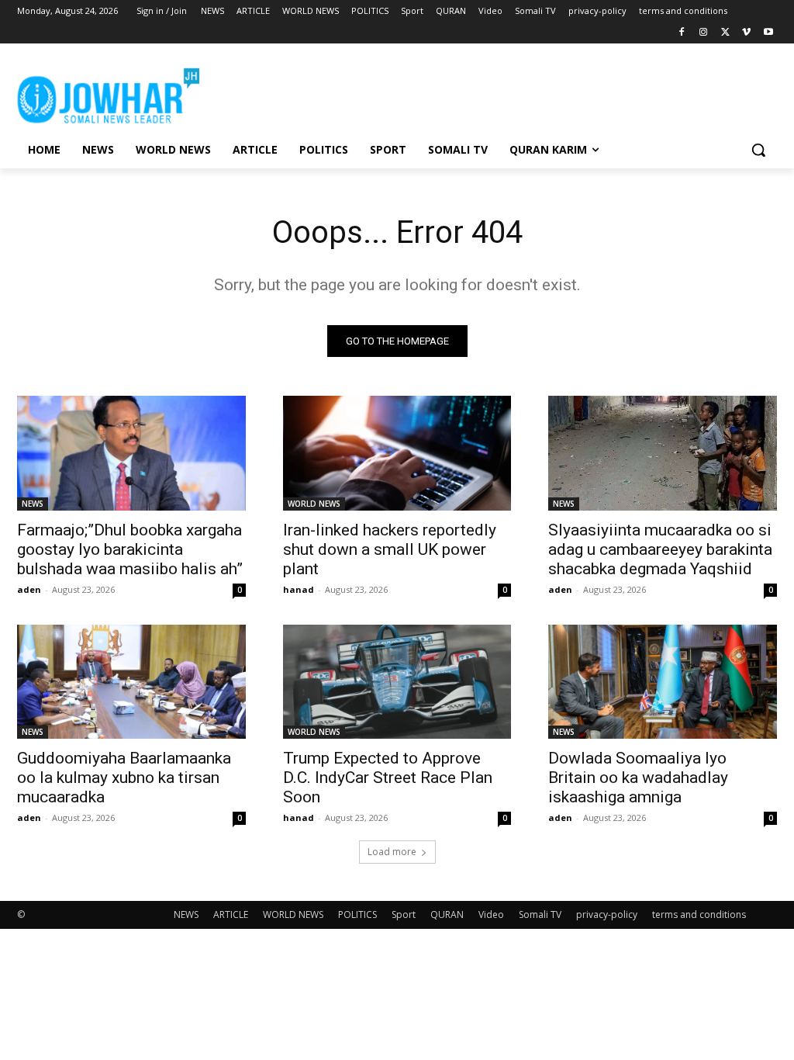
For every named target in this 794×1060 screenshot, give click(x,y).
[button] (758, 149)
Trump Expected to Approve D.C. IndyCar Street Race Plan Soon (387, 777)
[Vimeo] (746, 33)
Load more (392, 851)
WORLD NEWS (314, 503)
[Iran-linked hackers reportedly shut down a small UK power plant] (397, 453)
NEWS (32, 503)
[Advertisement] (380, 93)
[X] (725, 33)
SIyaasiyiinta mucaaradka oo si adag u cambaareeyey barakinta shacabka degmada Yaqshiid (660, 549)
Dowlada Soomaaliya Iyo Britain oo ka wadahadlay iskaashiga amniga (638, 777)
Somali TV (540, 914)
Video (491, 914)
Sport (404, 914)
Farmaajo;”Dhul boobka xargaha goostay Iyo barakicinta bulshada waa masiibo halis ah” (130, 549)
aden (29, 589)
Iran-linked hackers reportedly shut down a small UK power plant (389, 549)
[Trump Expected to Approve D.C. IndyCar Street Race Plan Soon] (397, 682)
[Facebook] (682, 33)
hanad (298, 589)
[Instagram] (704, 33)
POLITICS (357, 914)
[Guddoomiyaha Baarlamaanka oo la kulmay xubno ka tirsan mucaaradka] (131, 682)
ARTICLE (230, 914)
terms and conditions (699, 914)
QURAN (447, 914)
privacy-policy (606, 914)
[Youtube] (768, 33)
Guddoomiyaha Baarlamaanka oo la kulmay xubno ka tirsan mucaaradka (124, 777)
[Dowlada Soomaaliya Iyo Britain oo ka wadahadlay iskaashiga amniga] (662, 682)
